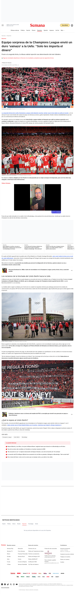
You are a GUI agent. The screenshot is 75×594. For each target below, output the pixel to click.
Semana (3, 35)
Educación (20, 548)
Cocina (19, 559)
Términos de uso (32, 548)
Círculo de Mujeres (22, 561)
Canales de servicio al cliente (67, 554)
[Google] (2, 584)
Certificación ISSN (32, 561)
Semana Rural (21, 556)
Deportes (9, 35)
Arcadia (9, 556)
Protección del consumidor (51, 548)
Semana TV (10, 551)
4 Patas (9, 564)
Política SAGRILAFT (33, 559)
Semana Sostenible (22, 564)
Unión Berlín (17, 437)
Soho (8, 559)
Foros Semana (21, 551)
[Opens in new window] (5, 584)
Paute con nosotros (64, 559)
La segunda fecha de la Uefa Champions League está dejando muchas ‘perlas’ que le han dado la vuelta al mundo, (35, 113)
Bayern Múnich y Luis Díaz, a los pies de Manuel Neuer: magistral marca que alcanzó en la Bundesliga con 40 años (12, 248)
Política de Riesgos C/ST (34, 556)
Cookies (62, 562)
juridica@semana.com (50, 557)
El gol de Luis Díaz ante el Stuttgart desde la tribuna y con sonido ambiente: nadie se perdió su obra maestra (55, 248)
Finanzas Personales (23, 553)
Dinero (8, 553)
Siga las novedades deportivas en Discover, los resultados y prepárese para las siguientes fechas (28, 58)
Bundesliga (24, 437)
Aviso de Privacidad (6, 587)
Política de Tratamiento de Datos (35, 551)
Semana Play (10, 548)
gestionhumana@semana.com (52, 563)
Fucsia (8, 561)
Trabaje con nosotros (65, 556)
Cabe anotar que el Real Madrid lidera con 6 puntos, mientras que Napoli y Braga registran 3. (34, 425)
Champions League (6, 437)
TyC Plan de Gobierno (33, 564)
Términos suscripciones (33, 553)
